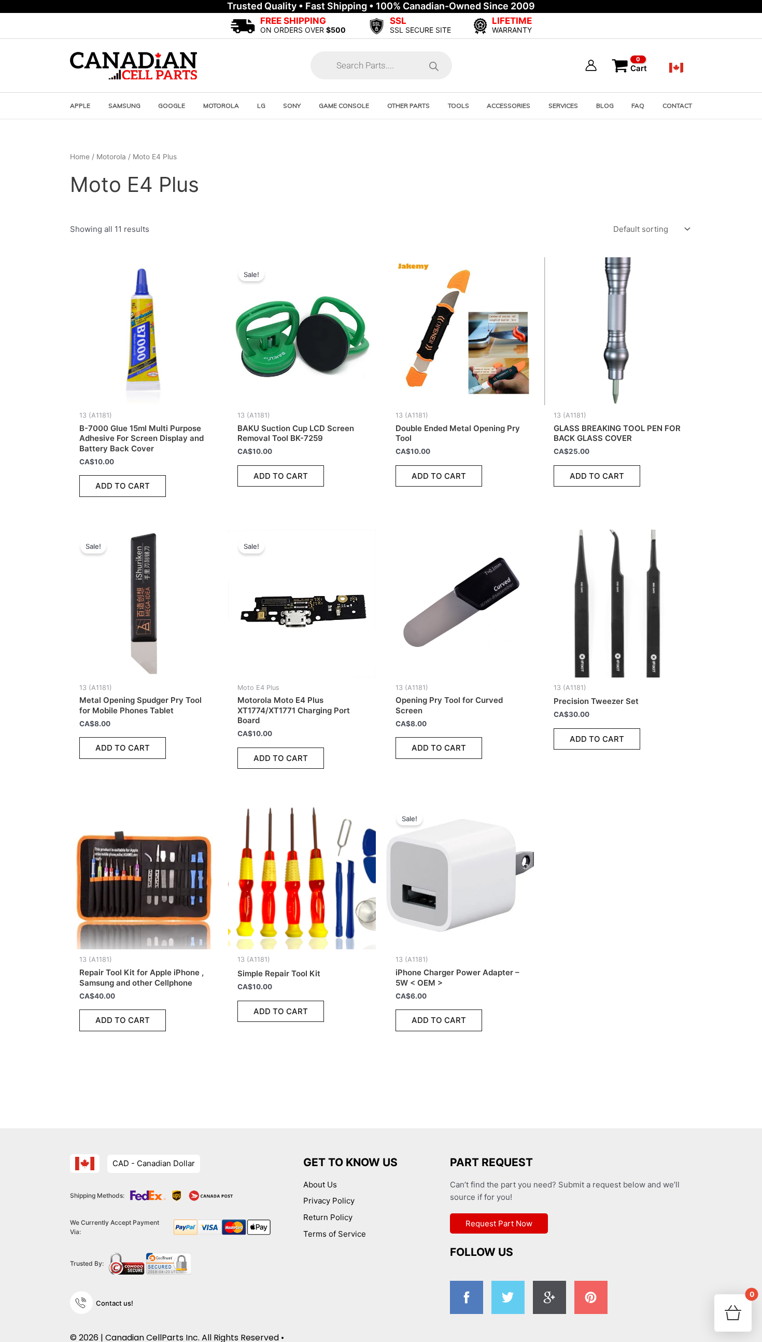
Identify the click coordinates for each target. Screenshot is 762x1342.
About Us (320, 1184)
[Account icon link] (591, 65)
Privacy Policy (329, 1201)
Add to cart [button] (122, 486)
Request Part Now (498, 1223)
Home (80, 157)
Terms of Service (334, 1234)
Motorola (111, 157)
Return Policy (327, 1217)
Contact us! (114, 1303)
